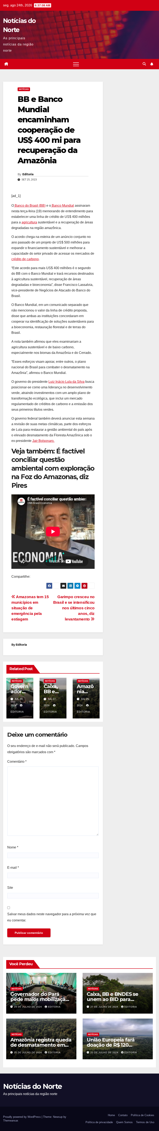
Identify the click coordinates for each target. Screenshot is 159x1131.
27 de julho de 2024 (104, 1007)
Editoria (27, 174)
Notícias (24, 89)
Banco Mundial (62, 205)
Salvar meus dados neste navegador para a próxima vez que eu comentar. (51, 917)
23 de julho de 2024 (104, 1052)
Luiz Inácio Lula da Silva (66, 381)
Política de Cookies (142, 1115)
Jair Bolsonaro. (43, 441)
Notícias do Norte (32, 1086)
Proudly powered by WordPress (22, 1116)
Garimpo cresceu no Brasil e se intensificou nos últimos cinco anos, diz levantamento (74, 608)
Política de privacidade (99, 1122)
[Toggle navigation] (76, 64)
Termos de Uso (145, 1122)
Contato (123, 1115)
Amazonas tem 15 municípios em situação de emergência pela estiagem (30, 608)
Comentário (16, 761)
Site (10, 887)
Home (111, 1115)
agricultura (29, 222)
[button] (144, 64)
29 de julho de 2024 (28, 1007)
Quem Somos (124, 1122)
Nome (12, 847)
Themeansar (10, 1120)
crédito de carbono (25, 259)
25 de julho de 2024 (28, 1052)
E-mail (13, 867)
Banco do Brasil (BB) (30, 205)
